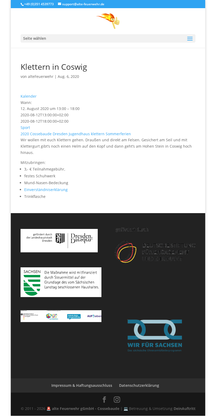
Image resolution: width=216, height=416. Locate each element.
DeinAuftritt (184, 408)
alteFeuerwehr (40, 76)
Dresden (60, 133)
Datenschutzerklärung (139, 385)
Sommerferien (118, 133)
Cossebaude (41, 133)
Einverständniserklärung (46, 189)
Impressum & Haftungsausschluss (81, 385)
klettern (98, 133)
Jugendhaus (79, 133)
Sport (25, 127)
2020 (25, 133)
